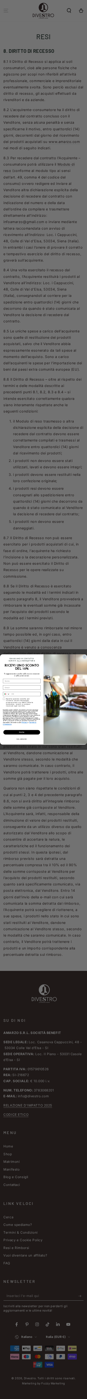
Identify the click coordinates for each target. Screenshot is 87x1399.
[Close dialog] (84, 657)
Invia (21, 732)
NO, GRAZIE (22, 739)
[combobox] (6, 694)
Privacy (24, 722)
